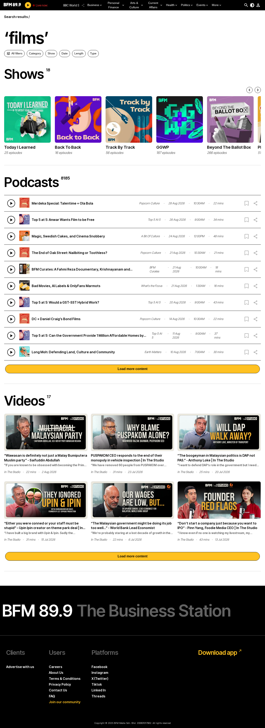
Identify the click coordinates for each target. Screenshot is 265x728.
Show (51, 53)
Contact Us (58, 690)
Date (64, 53)
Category (35, 53)
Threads (98, 696)
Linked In (99, 690)
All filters (16, 53)
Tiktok (97, 684)
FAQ (52, 696)
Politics (185, 5)
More (215, 5)
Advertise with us (20, 667)
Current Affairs (153, 5)
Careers (55, 667)
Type (93, 53)
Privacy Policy (60, 684)
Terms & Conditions (65, 679)
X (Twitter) (100, 679)
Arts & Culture (134, 5)
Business (93, 5)
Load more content (132, 369)
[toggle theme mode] (252, 5)
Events (200, 5)
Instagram (100, 673)
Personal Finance (113, 5)
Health (170, 5)
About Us (56, 673)
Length (78, 53)
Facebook (99, 667)
